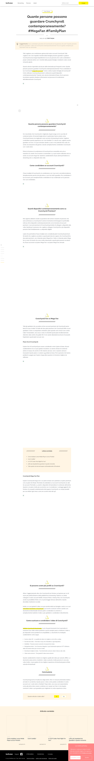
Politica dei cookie (52, 758)
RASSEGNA (40, 754)
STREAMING (30, 754)
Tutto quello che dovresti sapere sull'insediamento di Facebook (44, 466)
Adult (35, 3)
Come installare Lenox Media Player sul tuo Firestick (41, 456)
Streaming (21, 3)
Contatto (50, 754)
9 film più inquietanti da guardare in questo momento (41, 464)
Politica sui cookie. (87, 753)
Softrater (9, 3)
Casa (45, 11)
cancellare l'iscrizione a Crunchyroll (33, 608)
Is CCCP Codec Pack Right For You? (37, 461)
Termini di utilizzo (30, 758)
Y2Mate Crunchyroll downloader (32, 628)
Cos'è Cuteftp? (31, 459)
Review (28, 3)
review (8, 736)
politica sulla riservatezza (41, 758)
